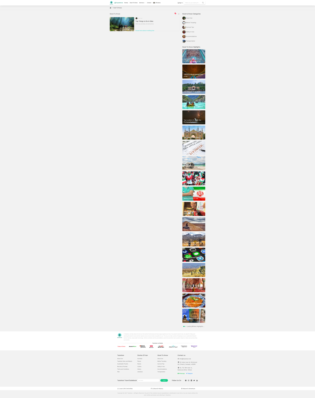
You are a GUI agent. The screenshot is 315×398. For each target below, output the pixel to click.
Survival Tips (161, 364)
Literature (140, 371)
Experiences (119, 2)
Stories (126, 2)
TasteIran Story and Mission (124, 361)
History (139, 369)
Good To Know (134, 2)
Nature (139, 364)
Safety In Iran (161, 366)
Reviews (158, 2)
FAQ (118, 371)
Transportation (161, 371)
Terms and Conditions (123, 369)
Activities (139, 358)
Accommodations (162, 369)
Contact (149, 2)
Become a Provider (122, 366)
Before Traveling (162, 361)
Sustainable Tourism (122, 364)
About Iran (120, 358)
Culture (139, 366)
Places (139, 361)
